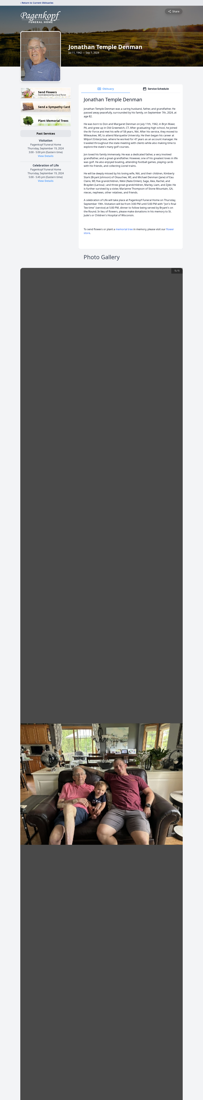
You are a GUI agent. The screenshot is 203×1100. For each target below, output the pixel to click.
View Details (45, 156)
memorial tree (124, 229)
